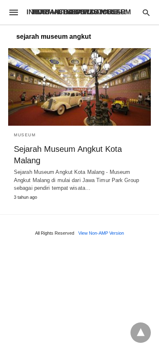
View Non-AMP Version (101, 233)
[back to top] (140, 332)
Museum (24, 135)
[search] (146, 12)
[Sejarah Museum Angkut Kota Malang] (79, 87)
